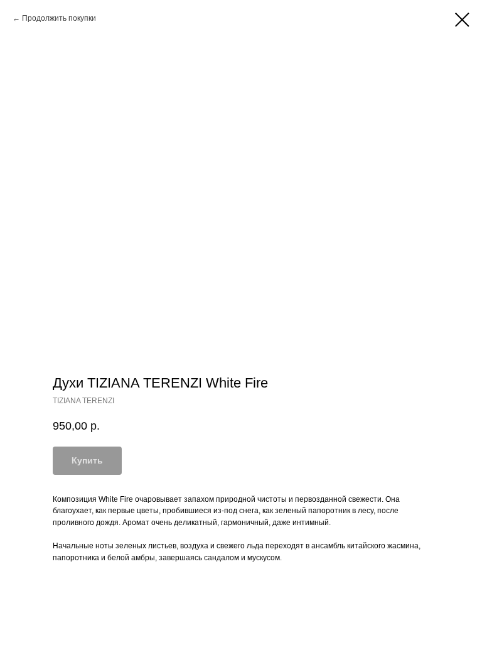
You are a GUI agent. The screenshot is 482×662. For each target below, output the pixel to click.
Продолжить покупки (59, 18)
